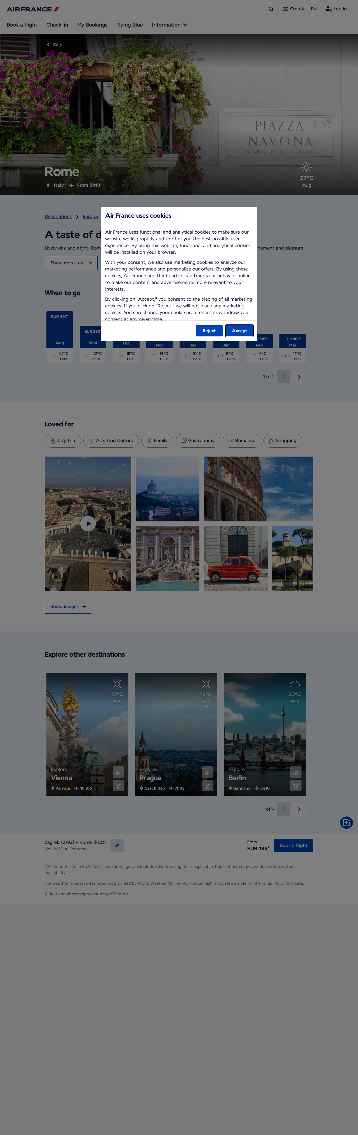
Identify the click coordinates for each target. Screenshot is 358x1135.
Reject (209, 330)
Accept (239, 330)
